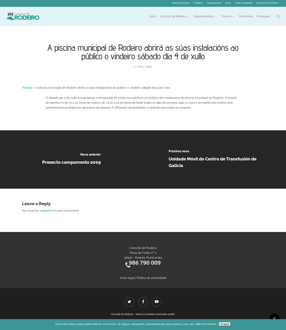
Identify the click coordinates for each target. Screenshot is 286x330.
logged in (46, 210)
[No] (281, 324)
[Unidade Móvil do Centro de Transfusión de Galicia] (214, 159)
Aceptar (224, 324)
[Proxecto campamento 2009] (71, 159)
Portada (27, 87)
